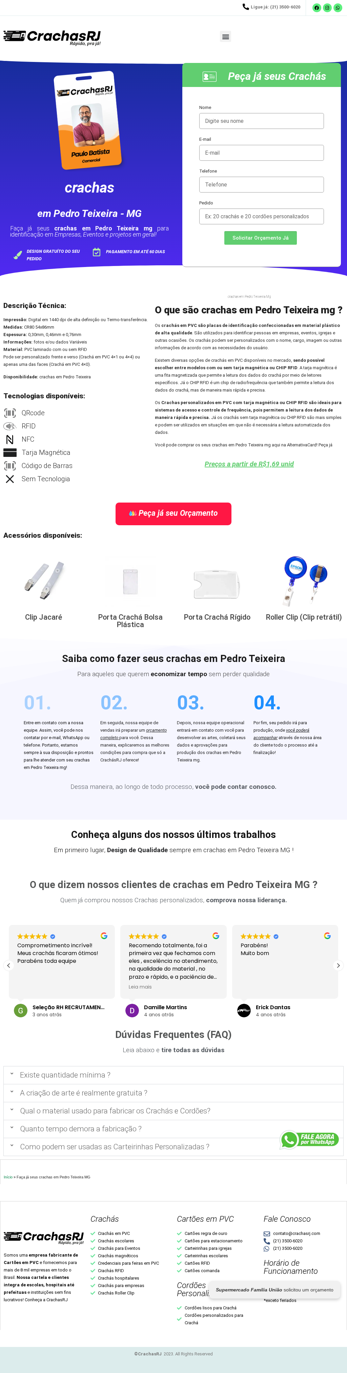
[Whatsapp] (337, 7)
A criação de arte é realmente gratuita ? (83, 1093)
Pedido (206, 202)
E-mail (205, 139)
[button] (225, 36)
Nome (205, 107)
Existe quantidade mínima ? (65, 1075)
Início (8, 1177)
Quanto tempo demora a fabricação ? (81, 1129)
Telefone (208, 171)
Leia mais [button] (140, 986)
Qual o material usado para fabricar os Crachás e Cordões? (115, 1111)
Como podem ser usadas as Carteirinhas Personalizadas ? (114, 1147)
